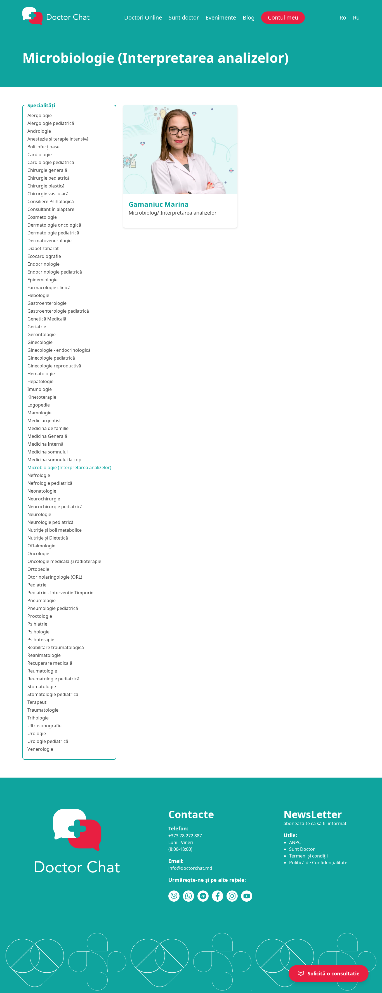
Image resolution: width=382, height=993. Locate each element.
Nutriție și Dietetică (47, 538)
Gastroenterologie (47, 303)
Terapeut (36, 702)
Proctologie (39, 616)
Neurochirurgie (43, 499)
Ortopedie (38, 569)
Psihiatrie (37, 624)
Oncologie (38, 553)
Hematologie (41, 373)
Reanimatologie (44, 655)
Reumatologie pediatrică (53, 679)
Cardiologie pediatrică (50, 162)
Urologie (36, 733)
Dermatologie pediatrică (53, 233)
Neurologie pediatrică (50, 522)
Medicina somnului (47, 452)
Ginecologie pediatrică (51, 358)
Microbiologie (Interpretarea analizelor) (69, 467)
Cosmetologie (42, 217)
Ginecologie (40, 342)
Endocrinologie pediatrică (54, 272)
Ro (342, 17)
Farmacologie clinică (48, 287)
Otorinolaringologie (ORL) (54, 577)
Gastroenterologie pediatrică (58, 311)
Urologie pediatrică (47, 741)
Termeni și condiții (308, 856)
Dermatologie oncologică (54, 225)
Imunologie (39, 389)
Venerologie (40, 749)
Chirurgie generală (47, 170)
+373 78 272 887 (185, 836)
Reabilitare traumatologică (55, 647)
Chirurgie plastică (46, 186)
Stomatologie (41, 686)
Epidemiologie (42, 280)
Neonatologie (41, 491)
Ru (356, 17)
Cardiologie (39, 154)
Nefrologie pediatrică (49, 483)
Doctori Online (143, 17)
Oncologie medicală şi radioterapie (64, 561)
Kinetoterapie (41, 397)
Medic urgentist (44, 420)
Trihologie (38, 718)
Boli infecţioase (43, 147)
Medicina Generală (47, 436)
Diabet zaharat (43, 248)
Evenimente (221, 17)
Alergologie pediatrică (50, 123)
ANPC (295, 842)
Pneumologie (41, 600)
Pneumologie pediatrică (52, 608)
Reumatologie (42, 671)
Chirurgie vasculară (48, 194)
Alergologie (39, 115)
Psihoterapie (40, 639)
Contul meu (283, 17)
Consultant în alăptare (50, 209)
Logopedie (38, 405)
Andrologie (39, 131)
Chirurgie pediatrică (48, 178)
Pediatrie (36, 585)
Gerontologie (41, 334)
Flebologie (38, 295)
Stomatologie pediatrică (52, 694)
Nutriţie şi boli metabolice (54, 530)
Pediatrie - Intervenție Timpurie (60, 593)
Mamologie (39, 413)
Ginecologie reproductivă (54, 366)
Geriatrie (36, 327)
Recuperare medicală (49, 663)
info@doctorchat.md (190, 868)
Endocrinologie (43, 264)
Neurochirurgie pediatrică (54, 506)
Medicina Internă (45, 444)
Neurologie (39, 514)
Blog (248, 17)
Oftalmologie (41, 546)
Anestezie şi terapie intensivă (58, 139)
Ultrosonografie (44, 726)
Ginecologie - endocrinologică (59, 350)
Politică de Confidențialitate (318, 862)
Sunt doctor (184, 17)
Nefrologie (38, 475)
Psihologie (38, 632)
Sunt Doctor (302, 849)
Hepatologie (40, 381)
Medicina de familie (48, 428)
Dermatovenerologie (49, 240)
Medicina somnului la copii (55, 460)
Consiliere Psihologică (50, 201)
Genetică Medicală (46, 319)
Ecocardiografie (44, 256)
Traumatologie (42, 710)
